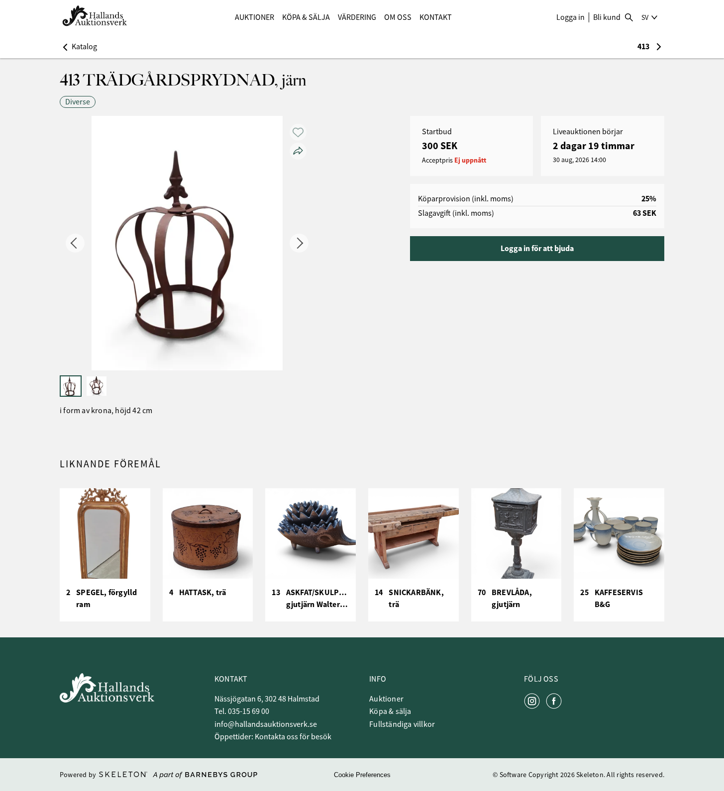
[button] (78, 46)
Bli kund (607, 17)
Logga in (570, 17)
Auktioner (254, 17)
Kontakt (435, 17)
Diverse (77, 102)
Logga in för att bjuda (537, 248)
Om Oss (398, 17)
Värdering (357, 17)
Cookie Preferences (362, 775)
